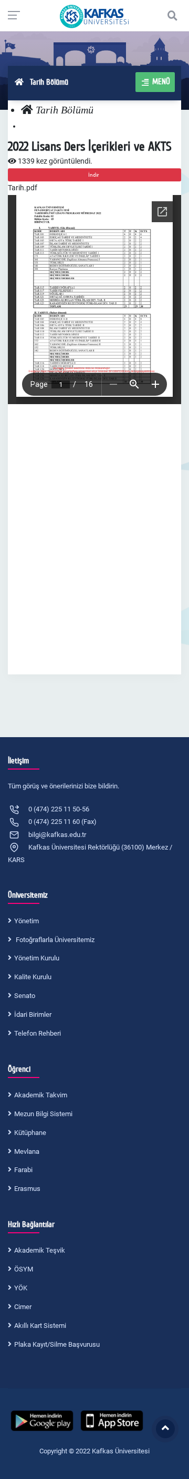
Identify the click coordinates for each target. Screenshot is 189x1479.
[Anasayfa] (27, 110)
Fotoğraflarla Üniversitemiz (54, 940)
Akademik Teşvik (39, 1250)
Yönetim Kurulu (36, 958)
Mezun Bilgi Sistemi (43, 1114)
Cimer (23, 1307)
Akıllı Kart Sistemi (40, 1325)
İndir (94, 175)
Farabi (23, 1170)
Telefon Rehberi (37, 1033)
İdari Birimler (32, 1014)
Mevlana (26, 1151)
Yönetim (26, 921)
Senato (24, 996)
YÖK (20, 1288)
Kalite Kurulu (32, 977)
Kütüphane (30, 1133)
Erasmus (27, 1189)
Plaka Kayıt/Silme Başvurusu (57, 1344)
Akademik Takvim (40, 1095)
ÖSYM (23, 1269)
